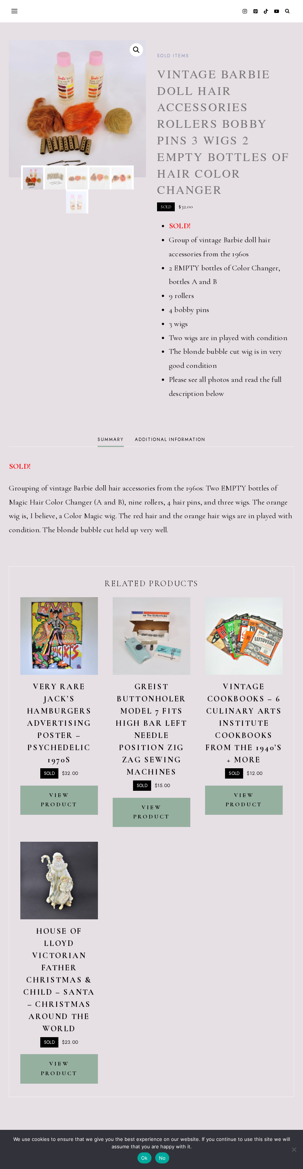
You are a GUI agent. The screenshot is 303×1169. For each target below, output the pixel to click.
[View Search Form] (287, 11)
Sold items (173, 55)
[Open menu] (14, 11)
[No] (293, 1149)
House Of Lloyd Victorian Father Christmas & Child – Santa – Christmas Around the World (59, 979)
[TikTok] (266, 11)
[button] (136, 50)
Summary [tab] (110, 439)
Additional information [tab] (170, 439)
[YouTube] (276, 11)
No (162, 1158)
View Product (59, 800)
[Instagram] (245, 11)
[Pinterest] (255, 11)
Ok (144, 1158)
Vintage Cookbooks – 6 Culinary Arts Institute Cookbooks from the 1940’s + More (243, 723)
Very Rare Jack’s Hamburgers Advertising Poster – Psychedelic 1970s (59, 723)
